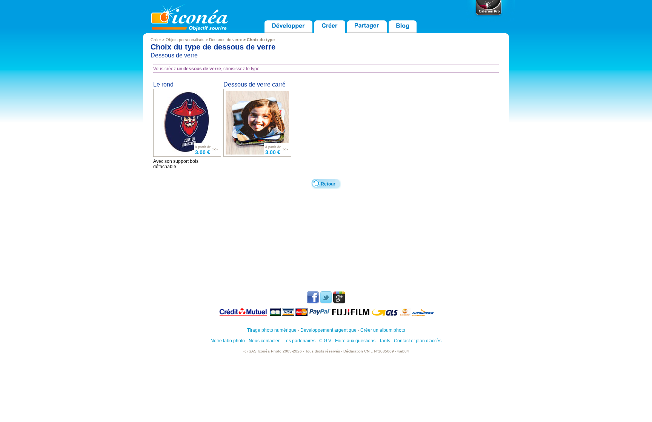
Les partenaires (299, 340)
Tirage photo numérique (272, 330)
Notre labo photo (228, 340)
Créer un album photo (382, 330)
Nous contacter (264, 340)
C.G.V (325, 340)
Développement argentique (328, 330)
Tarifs (384, 340)
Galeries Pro (489, 11)
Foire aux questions (355, 340)
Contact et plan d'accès (417, 340)
